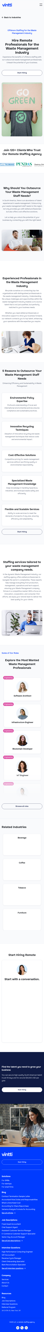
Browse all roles (22, 806)
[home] (7, 5)
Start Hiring (22, 73)
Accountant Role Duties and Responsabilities (20, 1200)
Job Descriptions (9, 1220)
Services (5, 1279)
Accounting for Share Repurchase (15, 1206)
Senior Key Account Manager (13, 1237)
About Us (5, 1283)
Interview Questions (11, 1248)
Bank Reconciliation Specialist (14, 1265)
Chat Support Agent (10, 1227)
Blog (4, 1192)
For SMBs (5, 1180)
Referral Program (8, 1307)
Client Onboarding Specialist (13, 1261)
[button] (41, 4)
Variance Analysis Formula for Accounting (18, 1209)
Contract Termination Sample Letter (16, 1196)
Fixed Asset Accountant (11, 1224)
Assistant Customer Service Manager (16, 1231)
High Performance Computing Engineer (17, 1252)
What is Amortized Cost (11, 1203)
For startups (7, 1184)
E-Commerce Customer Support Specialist (18, 1234)
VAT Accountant (8, 1255)
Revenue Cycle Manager (11, 1258)
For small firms (7, 1187)
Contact (5, 1286)
